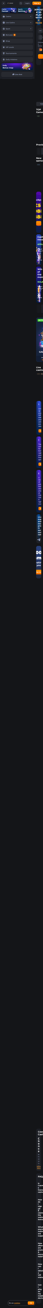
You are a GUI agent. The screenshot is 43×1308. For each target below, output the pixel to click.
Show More (39, 1167)
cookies (17, 1303)
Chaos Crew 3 (38, 263)
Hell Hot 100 (38, 300)
